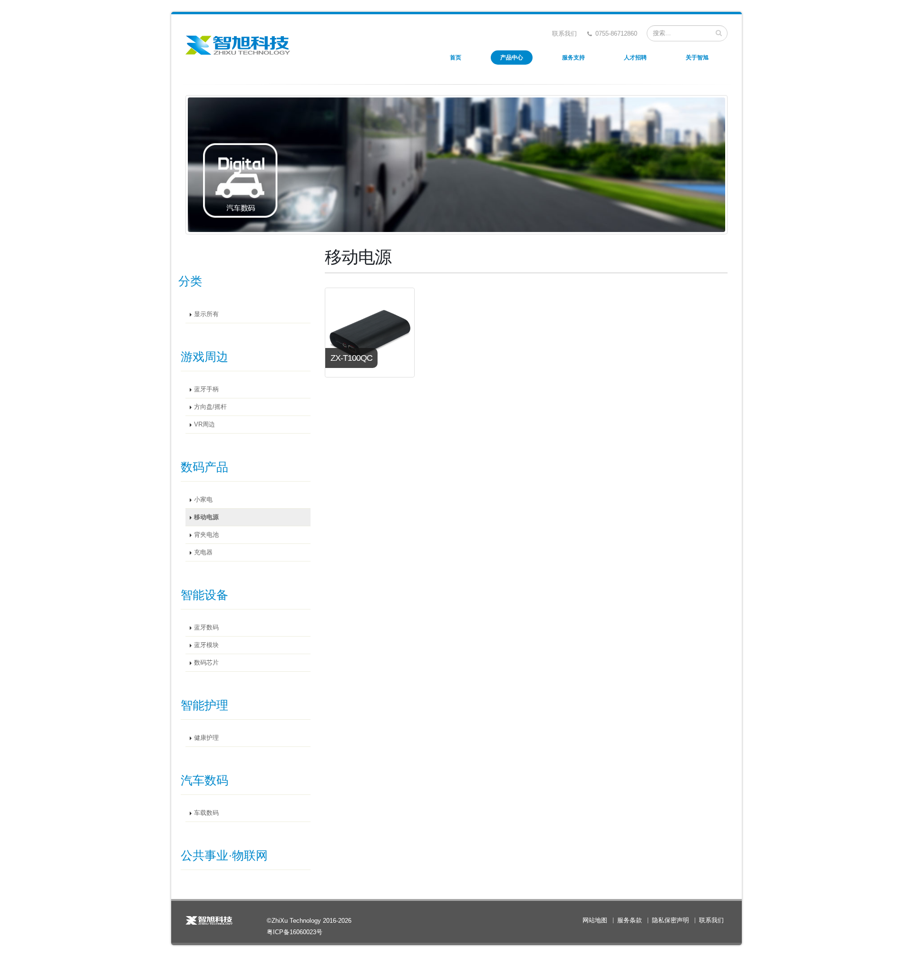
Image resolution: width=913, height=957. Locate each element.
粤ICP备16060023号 (294, 932)
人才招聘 (635, 57)
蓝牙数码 (206, 627)
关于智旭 (697, 57)
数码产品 (204, 467)
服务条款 (629, 920)
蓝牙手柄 (206, 389)
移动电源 (206, 517)
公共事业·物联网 (224, 855)
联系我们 (564, 33)
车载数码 (206, 813)
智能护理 (204, 705)
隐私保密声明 (670, 920)
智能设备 (204, 594)
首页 (455, 57)
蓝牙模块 (206, 645)
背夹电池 (206, 535)
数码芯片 (206, 662)
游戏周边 (204, 356)
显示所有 (206, 314)
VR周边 (204, 424)
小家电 (203, 499)
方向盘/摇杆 (210, 407)
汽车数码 (204, 780)
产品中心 (511, 57)
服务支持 (573, 57)
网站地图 (595, 920)
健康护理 (206, 738)
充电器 (203, 552)
